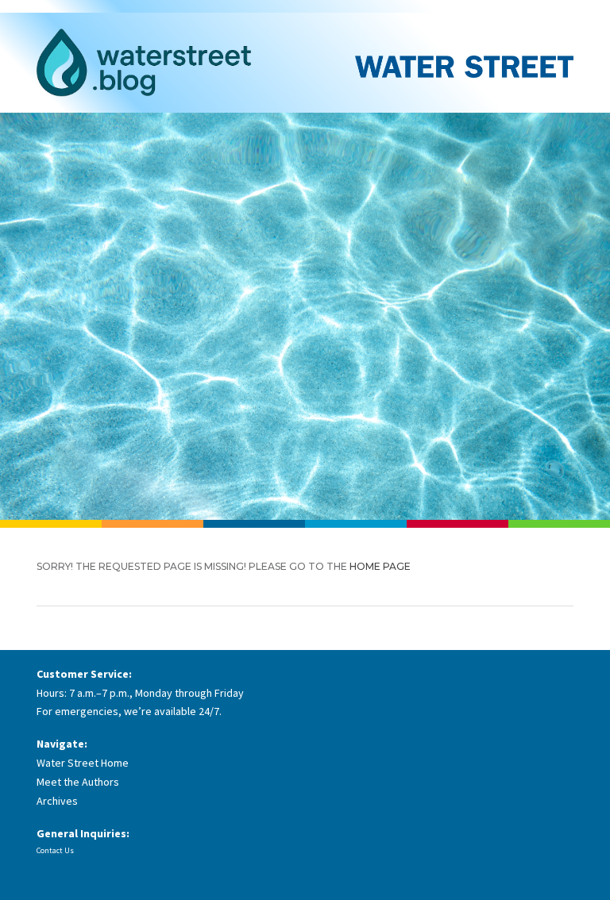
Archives (57, 801)
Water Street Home (83, 763)
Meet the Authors (78, 782)
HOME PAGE (380, 566)
